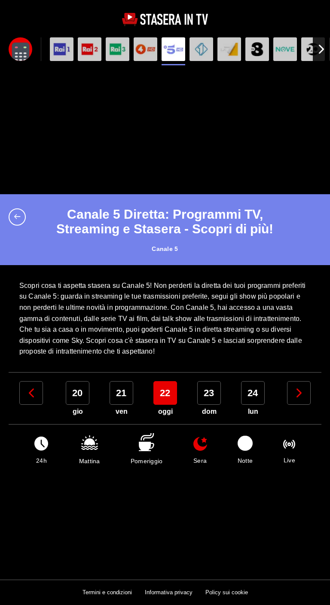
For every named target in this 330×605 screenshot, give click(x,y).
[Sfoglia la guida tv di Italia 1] (201, 49)
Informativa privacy (168, 592)
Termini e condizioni (107, 592)
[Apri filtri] (20, 49)
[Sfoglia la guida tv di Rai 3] (117, 49)
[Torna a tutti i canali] (19, 217)
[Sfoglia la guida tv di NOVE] (285, 49)
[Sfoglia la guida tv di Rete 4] (145, 49)
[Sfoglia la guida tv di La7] (229, 49)
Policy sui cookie (226, 592)
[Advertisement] (165, 130)
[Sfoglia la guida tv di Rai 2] (89, 49)
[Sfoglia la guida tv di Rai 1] (61, 49)
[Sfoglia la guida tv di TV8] (257, 49)
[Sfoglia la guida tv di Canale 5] (173, 49)
